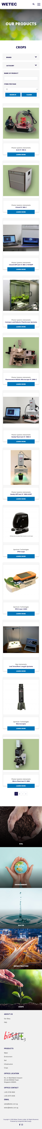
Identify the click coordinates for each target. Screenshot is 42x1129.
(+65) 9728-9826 (9, 1092)
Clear (29, 95)
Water (6, 1053)
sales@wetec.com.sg (11, 1104)
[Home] (9, 4)
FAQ (5, 1022)
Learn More (21, 154)
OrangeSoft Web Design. (24, 1121)
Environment (8, 1057)
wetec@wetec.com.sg (11, 1108)
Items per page (10, 84)
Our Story (7, 1019)
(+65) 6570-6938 (9, 1096)
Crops (6, 1068)
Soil (5, 1060)
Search (13, 95)
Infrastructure (8, 1064)
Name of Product (11, 73)
